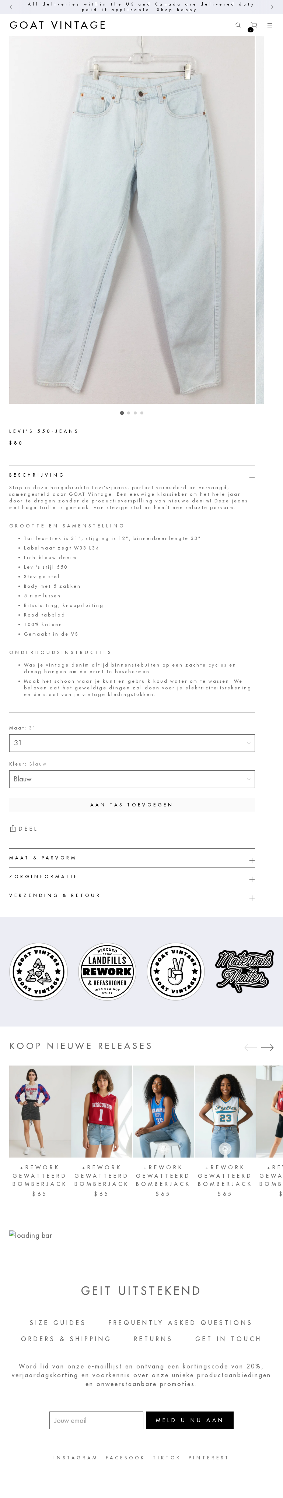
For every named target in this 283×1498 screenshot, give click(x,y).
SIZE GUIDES (58, 1322)
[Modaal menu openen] (269, 25)
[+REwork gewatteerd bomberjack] (40, 1112)
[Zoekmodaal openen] (237, 25)
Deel (28, 829)
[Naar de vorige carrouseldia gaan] (250, 1048)
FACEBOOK (126, 1457)
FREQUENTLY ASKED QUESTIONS (181, 1322)
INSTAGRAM (75, 1457)
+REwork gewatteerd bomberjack (40, 1176)
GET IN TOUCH (228, 1339)
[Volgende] (272, 7)
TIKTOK (167, 1457)
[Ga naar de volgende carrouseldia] (267, 1047)
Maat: (22, 728)
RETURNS (153, 1339)
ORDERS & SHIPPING (66, 1339)
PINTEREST (209, 1457)
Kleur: (28, 764)
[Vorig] (11, 7)
